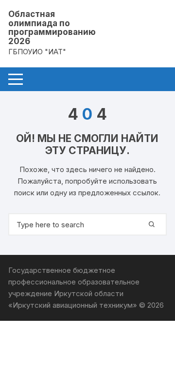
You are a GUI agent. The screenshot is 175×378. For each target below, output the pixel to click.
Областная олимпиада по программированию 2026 (52, 27)
